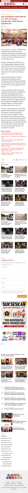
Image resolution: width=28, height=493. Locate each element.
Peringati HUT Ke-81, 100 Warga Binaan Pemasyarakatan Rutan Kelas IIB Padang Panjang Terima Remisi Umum (18, 415)
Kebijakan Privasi (8, 485)
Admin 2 (6, 26)
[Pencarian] (26, 4)
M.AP (2, 64)
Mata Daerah (10, 14)
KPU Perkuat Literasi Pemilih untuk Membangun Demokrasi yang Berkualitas (7, 380)
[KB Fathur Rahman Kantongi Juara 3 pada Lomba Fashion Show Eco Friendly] (6, 422)
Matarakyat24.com (6, 49)
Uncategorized (4, 466)
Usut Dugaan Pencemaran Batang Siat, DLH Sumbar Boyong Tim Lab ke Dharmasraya (12, 133)
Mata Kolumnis (4, 449)
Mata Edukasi (4, 440)
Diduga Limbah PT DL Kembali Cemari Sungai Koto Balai (13, 137)
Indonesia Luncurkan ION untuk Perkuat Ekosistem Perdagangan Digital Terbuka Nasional (14, 393)
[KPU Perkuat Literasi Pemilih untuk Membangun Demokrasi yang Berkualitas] (7, 374)
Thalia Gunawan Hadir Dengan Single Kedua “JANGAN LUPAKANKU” (12, 140)
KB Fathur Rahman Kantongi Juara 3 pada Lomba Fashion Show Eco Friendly (19, 422)
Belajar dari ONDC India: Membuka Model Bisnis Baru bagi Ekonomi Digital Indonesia (15, 399)
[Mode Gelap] (23, 4)
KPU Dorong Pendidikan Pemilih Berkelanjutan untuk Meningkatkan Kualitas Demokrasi (21, 367)
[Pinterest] (13, 478)
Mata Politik (4, 459)
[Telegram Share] (23, 160)
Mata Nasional (4, 451)
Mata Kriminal (6, 464)
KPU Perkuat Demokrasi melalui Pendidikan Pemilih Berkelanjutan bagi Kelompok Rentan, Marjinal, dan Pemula (21, 380)
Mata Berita (4, 14)
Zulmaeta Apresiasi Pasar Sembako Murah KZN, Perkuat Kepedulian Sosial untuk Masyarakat (15, 404)
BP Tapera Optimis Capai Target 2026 (13, 409)
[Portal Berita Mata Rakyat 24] (10, 4)
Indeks (8, 482)
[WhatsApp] (18, 478)
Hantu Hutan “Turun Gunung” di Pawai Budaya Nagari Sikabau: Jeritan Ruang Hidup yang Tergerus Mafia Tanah (12, 149)
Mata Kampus (4, 446)
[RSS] (21, 478)
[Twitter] (10, 478)
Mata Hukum (6, 461)
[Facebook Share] (14, 160)
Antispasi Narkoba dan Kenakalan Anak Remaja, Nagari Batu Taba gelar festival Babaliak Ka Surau (19, 428)
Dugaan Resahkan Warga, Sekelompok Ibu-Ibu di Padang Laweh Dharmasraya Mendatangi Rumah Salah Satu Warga (13, 145)
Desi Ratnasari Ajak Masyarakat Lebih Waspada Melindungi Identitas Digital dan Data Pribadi (14, 388)
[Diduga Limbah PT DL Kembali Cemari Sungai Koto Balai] (21, 169)
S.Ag (23, 62)
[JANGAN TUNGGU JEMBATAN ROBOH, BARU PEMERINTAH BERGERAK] (21, 197)
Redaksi (13, 482)
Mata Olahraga (4, 455)
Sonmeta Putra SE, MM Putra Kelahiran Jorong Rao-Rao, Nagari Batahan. (12, 355)
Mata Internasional (5, 444)
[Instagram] (15, 478)
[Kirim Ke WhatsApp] (26, 160)
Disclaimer (20, 484)
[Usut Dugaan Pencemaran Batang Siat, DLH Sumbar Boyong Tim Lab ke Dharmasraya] (7, 169)
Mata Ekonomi (4, 442)
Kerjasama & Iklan (19, 485)
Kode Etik (19, 482)
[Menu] (2, 4)
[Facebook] (7, 478)
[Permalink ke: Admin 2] (2, 26)
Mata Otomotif (6, 457)
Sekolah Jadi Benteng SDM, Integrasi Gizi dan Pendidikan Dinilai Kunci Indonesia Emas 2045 (7, 367)
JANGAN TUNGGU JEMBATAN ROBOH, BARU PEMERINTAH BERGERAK (12, 153)
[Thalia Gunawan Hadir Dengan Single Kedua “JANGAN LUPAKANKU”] (7, 183)
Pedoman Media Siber (10, 484)
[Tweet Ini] (17, 160)
